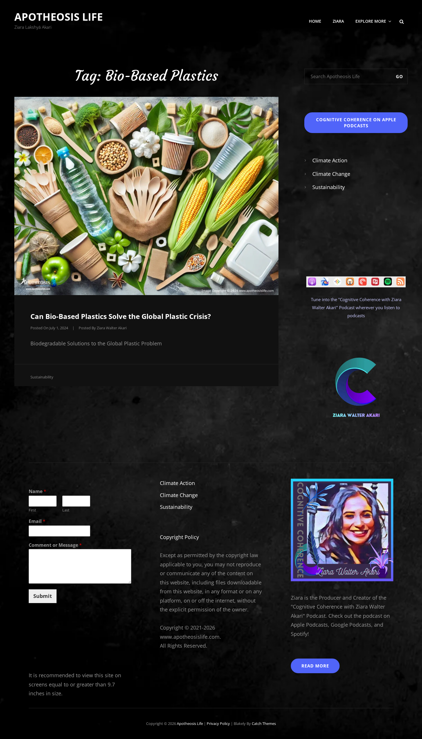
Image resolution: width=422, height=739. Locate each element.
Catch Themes (264, 723)
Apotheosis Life (58, 17)
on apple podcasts (356, 122)
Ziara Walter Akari (112, 327)
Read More (315, 666)
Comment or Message (55, 545)
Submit (42, 595)
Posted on (49, 327)
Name (37, 491)
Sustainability (41, 377)
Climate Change (331, 173)
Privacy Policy (218, 723)
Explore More (370, 21)
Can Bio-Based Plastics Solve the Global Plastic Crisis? (120, 316)
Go (399, 76)
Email (37, 521)
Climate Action (329, 160)
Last (65, 510)
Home (315, 21)
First (32, 510)
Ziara (338, 21)
